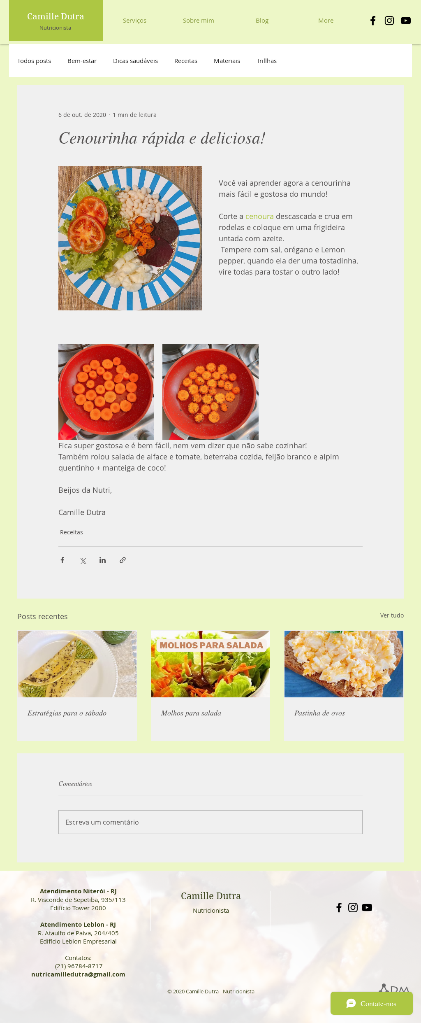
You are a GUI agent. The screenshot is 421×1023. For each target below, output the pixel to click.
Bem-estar (82, 60)
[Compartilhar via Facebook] (62, 560)
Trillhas (267, 60)
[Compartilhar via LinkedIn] (102, 560)
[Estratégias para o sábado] (77, 664)
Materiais (227, 60)
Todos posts (34, 60)
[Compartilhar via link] (123, 560)
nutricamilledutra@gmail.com (78, 974)
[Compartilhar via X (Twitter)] (82, 560)
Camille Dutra (55, 16)
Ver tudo (392, 615)
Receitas (185, 60)
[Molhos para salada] (210, 664)
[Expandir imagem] (106, 392)
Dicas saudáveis (135, 60)
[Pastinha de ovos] (344, 664)
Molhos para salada (191, 713)
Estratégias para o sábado (67, 713)
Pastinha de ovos (319, 713)
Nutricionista (55, 27)
